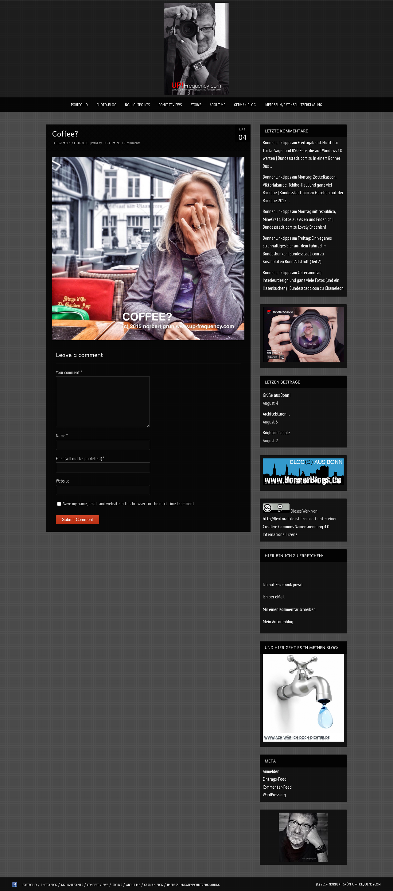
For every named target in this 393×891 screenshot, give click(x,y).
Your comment (69, 372)
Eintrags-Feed (274, 779)
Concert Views (170, 105)
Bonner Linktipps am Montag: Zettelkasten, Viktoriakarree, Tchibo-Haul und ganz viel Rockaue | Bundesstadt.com (299, 184)
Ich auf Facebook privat (283, 584)
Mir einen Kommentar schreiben (289, 609)
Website (62, 481)
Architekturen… (276, 414)
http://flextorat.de (278, 519)
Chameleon (334, 288)
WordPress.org (274, 795)
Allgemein (62, 143)
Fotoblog (81, 143)
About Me (217, 105)
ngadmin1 (112, 143)
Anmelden (271, 771)
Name (62, 436)
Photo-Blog (106, 105)
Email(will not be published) (80, 458)
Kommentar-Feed (277, 787)
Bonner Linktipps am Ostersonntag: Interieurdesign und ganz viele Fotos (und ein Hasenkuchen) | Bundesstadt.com (301, 280)
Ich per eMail (273, 597)
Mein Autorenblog (278, 622)
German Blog (245, 105)
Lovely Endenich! (312, 227)
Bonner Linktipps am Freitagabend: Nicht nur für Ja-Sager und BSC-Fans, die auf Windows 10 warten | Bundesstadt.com (302, 150)
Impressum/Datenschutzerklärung (293, 105)
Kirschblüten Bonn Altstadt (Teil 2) (292, 261)
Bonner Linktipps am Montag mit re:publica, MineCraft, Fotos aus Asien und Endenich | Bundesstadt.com (299, 219)
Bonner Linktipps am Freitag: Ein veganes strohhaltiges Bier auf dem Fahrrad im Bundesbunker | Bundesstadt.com (297, 246)
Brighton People (276, 433)
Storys (195, 105)
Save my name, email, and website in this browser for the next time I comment (128, 504)
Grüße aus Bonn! (276, 395)
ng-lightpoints (137, 105)
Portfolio (79, 105)
